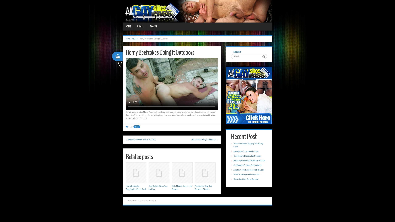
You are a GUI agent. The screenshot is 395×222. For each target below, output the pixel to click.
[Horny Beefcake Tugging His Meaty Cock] (136, 172)
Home (128, 26)
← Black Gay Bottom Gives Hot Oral (141, 140)
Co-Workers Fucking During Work (247, 165)
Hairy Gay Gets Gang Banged (245, 179)
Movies (140, 26)
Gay (136, 127)
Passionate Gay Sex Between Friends (249, 161)
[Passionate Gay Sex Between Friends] (205, 172)
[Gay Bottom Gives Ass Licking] (159, 172)
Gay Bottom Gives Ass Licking (245, 151)
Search (237, 51)
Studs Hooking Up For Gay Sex (246, 174)
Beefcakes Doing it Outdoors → (205, 140)
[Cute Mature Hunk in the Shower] (182, 172)
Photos (153, 26)
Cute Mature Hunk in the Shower (247, 156)
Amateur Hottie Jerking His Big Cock (248, 170)
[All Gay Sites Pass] (197, 11)
